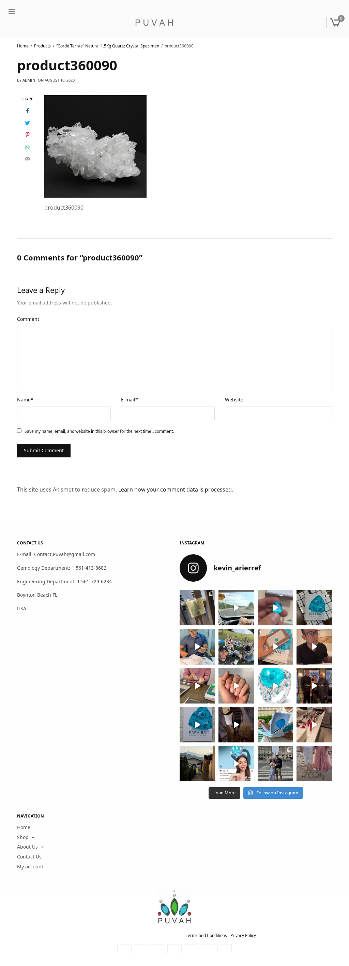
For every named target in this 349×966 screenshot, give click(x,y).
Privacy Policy (243, 935)
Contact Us (29, 856)
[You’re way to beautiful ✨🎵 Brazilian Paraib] (236, 686)
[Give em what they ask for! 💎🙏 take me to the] (275, 607)
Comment (28, 319)
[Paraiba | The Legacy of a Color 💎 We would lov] (275, 724)
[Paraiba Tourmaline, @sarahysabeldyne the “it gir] (236, 763)
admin (28, 80)
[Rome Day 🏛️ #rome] (275, 763)
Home (23, 827)
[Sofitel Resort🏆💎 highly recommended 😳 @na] (197, 607)
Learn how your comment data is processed (175, 489)
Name (25, 399)
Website (234, 399)
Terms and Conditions (206, 935)
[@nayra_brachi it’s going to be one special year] (314, 763)
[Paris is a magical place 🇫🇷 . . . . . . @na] (314, 724)
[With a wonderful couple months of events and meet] (314, 607)
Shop (23, 837)
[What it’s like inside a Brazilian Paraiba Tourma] (236, 724)
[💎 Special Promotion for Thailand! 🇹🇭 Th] (197, 647)
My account (30, 866)
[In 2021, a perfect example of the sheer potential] (197, 686)
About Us (27, 847)
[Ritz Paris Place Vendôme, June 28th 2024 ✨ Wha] (197, 724)
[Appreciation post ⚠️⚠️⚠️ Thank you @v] (314, 647)
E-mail (129, 399)
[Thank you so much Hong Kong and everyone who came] (275, 647)
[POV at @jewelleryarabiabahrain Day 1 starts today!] (236, 607)
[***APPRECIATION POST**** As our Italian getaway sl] (197, 763)
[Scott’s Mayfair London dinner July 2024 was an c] (314, 686)
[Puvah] (154, 22)
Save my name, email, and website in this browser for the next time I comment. (99, 431)
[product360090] (95, 146)
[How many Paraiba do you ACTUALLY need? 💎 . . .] (275, 686)
